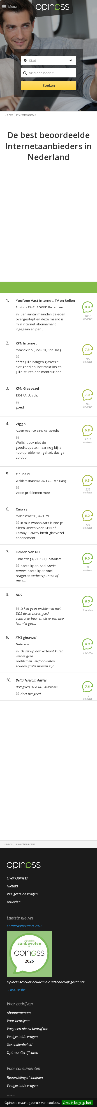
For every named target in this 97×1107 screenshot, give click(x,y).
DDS (19, 594)
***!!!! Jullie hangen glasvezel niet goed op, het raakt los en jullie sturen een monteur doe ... (40, 366)
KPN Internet (26, 343)
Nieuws (12, 886)
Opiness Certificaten (22, 1052)
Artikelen (14, 901)
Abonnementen (19, 1012)
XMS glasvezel (26, 637)
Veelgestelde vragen (22, 894)
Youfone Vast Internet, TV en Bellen (45, 300)
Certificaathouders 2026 (24, 926)
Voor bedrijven (18, 1020)
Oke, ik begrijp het (77, 1102)
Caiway (21, 509)
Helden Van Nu (28, 552)
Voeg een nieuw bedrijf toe (27, 1028)
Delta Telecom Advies (31, 680)
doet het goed (31, 693)
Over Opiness (17, 878)
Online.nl (23, 474)
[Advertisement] (48, 214)
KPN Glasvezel (27, 388)
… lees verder (16, 989)
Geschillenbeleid (19, 1044)
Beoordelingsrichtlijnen (25, 1077)
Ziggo (21, 423)
